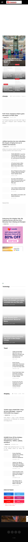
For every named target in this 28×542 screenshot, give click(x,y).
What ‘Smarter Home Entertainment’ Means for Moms (12, 319)
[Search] (26, 2)
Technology (6, 286)
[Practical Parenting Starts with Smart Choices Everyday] (8, 85)
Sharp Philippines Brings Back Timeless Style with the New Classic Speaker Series (18, 172)
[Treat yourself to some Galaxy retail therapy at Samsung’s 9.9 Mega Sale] (7, 473)
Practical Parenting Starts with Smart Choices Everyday (8, 88)
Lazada (19, 393)
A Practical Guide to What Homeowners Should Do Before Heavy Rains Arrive (17, 164)
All (10, 96)
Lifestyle (5, 96)
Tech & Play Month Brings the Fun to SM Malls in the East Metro (14, 60)
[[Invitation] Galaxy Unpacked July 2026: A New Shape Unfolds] (14, 335)
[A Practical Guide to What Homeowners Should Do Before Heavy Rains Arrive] (6, 165)
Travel (6, 348)
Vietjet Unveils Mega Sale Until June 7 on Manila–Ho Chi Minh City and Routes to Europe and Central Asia (18, 354)
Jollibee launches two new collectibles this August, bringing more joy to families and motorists (13, 143)
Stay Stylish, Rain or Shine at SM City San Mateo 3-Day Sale (17, 482)
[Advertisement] (14, 19)
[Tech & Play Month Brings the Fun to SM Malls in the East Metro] (14, 50)
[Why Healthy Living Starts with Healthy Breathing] (6, 196)
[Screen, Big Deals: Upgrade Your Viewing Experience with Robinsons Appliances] (7, 455)
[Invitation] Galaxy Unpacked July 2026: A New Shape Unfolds (13, 338)
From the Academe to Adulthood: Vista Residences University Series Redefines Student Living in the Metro (19, 85)
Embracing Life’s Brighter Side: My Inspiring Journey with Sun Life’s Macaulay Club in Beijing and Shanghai (13, 220)
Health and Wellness (16, 96)
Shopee (15, 393)
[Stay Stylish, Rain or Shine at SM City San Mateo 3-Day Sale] (7, 482)
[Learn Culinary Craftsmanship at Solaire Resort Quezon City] (6, 189)
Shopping (6, 394)
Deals (23, 393)
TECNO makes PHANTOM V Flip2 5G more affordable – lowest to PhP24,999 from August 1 (14, 411)
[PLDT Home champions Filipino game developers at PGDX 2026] (14, 105)
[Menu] (2, 2)
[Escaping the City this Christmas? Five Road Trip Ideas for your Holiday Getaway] (7, 383)
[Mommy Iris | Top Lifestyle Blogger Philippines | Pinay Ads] (14, 2)
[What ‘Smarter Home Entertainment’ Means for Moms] (14, 316)
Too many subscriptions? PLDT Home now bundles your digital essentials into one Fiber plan (14, 300)
